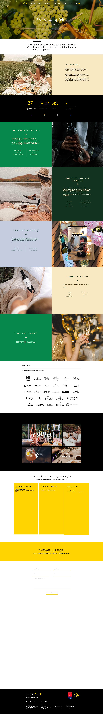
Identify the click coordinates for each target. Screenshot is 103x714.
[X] (30, 701)
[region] (26, 508)
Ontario (50, 707)
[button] (33, 3)
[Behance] (46, 701)
